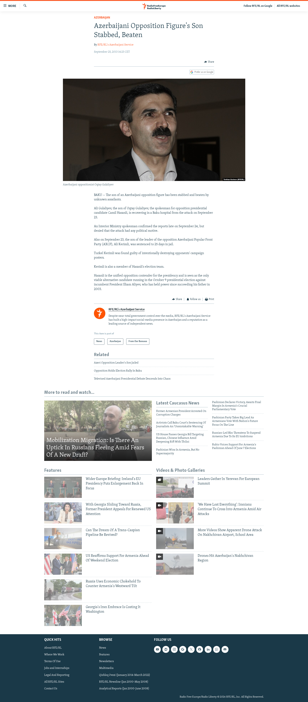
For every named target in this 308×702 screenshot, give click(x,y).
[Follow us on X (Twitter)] (191, 649)
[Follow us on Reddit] (165, 649)
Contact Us (50, 688)
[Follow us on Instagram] (174, 649)
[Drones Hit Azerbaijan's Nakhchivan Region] (175, 564)
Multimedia (106, 668)
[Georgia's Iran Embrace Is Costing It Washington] (63, 615)
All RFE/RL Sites (54, 681)
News (102, 647)
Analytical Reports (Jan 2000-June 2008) (124, 688)
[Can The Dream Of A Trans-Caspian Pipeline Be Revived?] (63, 538)
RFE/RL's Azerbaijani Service (115, 44)
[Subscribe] (225, 649)
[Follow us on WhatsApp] (216, 649)
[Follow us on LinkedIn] (208, 649)
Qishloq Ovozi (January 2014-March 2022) (124, 675)
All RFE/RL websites (288, 6)
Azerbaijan (102, 17)
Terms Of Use (52, 661)
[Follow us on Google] (182, 649)
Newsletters (106, 661)
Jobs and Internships (56, 668)
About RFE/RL (53, 647)
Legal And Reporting (56, 675)
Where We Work (54, 654)
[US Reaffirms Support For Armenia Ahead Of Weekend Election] (63, 564)
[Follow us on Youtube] (157, 649)
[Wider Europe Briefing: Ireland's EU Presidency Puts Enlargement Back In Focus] (63, 487)
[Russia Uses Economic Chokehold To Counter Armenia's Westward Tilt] (63, 589)
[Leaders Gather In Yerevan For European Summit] (175, 487)
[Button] (209, 62)
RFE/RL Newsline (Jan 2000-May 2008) (123, 681)
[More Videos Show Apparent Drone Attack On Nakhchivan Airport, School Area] (175, 538)
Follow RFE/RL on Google (258, 6)
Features (104, 654)
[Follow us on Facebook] (199, 649)
